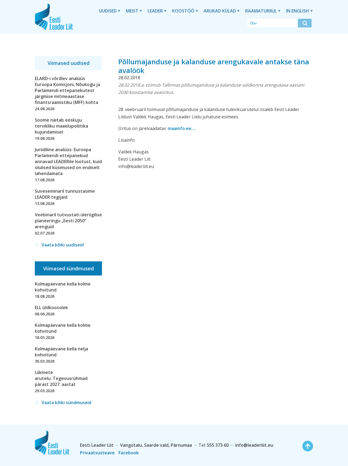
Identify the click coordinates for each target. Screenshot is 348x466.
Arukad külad (220, 11)
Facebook (129, 453)
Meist (132, 11)
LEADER (155, 11)
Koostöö (183, 11)
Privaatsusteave (97, 453)
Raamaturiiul (261, 11)
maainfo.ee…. (182, 128)
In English (297, 11)
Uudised (108, 11)
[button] (305, 23)
